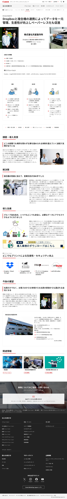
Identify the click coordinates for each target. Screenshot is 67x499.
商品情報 (4, 459)
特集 (3, 465)
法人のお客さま (7, 6)
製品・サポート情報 (46, 1)
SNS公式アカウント (33, 475)
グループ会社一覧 (49, 463)
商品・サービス (36, 6)
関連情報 (57, 127)
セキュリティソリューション (8, 439)
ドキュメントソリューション (8, 442)
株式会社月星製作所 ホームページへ (44, 339)
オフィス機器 (26, 437)
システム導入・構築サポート (57, 9)
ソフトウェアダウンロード (29, 465)
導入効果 (27, 127)
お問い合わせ (5, 495)
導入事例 (43, 6)
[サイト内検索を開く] (61, 1)
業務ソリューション (6, 445)
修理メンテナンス (27, 468)
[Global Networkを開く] (63, 1)
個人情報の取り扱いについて (33, 495)
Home (3, 410)
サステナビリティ (49, 466)
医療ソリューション (6, 431)
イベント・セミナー (60, 6)
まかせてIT (32, 9)
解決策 (20, 127)
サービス (4, 462)
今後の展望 (48, 127)
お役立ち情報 (47, 9)
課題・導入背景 (11, 127)
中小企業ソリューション (8, 9)
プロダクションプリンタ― (29, 431)
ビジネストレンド (50, 6)
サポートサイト (28, 455)
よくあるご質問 (27, 459)
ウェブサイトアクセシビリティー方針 (48, 495)
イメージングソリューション (8, 437)
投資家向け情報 (49, 470)
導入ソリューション (37, 127)
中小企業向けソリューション (8, 426)
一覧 (41, 410)
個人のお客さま (6, 455)
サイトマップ (12, 495)
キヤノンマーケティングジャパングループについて (55, 459)
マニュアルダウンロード (29, 462)
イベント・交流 (5, 468)
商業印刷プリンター (28, 434)
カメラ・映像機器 (27, 426)
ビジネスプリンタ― (28, 429)
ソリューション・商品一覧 (19, 9)
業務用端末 (26, 439)
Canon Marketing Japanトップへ (33, 487)
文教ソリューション (6, 434)
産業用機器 (26, 442)
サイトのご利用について (21, 495)
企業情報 (55, 1)
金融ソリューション (6, 429)
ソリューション (27, 6)
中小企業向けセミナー (40, 9)
